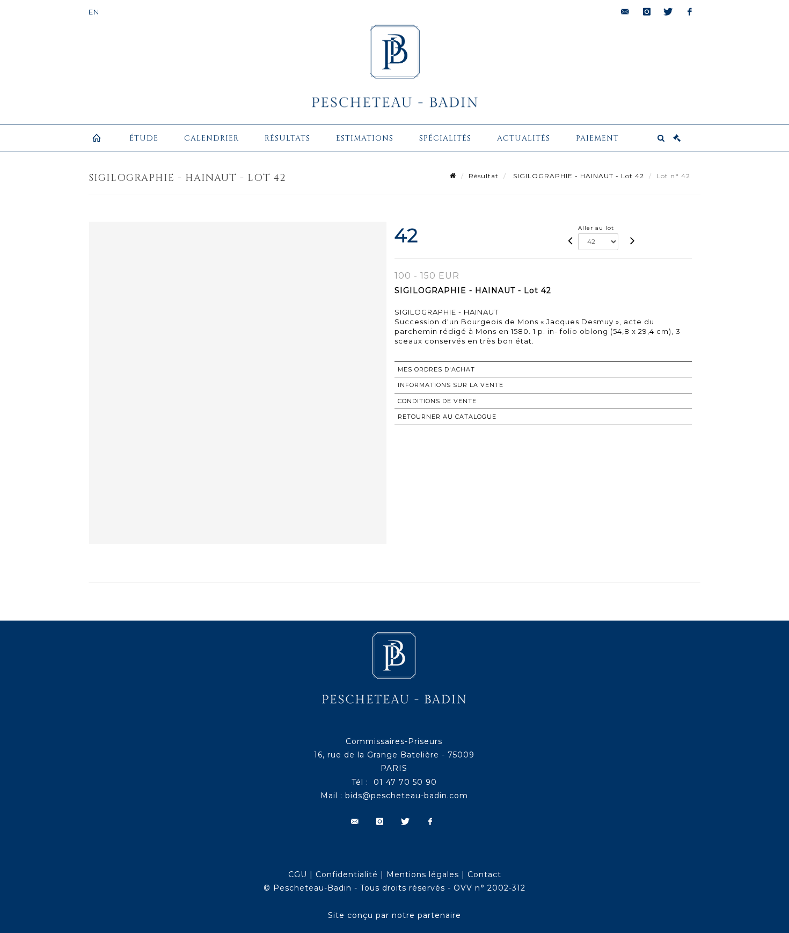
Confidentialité (347, 874)
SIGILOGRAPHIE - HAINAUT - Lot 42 (577, 176)
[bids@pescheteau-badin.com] (625, 12)
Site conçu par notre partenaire (394, 915)
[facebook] (689, 12)
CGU (297, 874)
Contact (484, 874)
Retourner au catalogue (447, 416)
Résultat (484, 176)
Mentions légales (422, 874)
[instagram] (647, 12)
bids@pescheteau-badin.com (406, 795)
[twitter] (668, 12)
